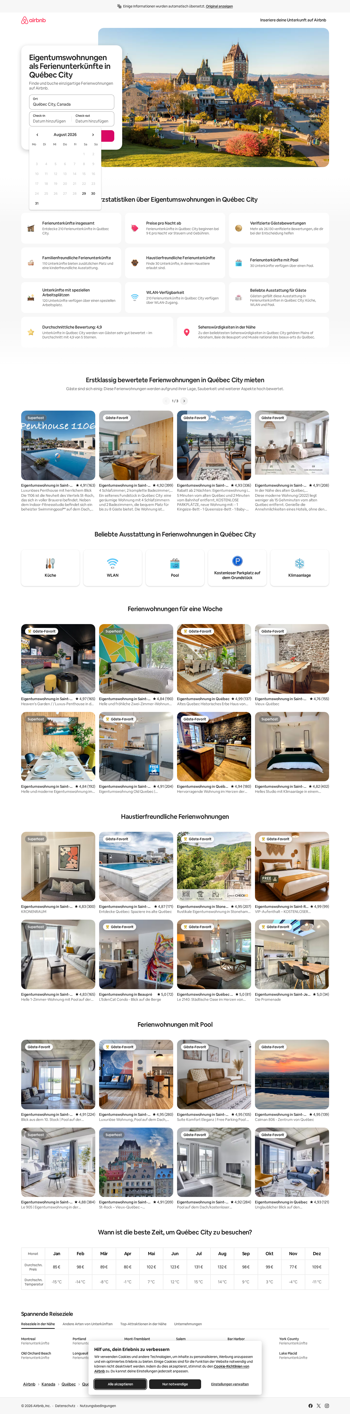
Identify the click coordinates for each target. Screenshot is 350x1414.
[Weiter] (184, 401)
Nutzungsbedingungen (98, 1406)
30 (93, 193)
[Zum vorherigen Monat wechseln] (37, 134)
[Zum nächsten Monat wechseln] (92, 134)
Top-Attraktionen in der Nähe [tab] (143, 1324)
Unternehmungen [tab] (188, 1324)
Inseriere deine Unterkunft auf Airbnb (293, 20)
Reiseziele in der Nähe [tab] (38, 1324)
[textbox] (50, 121)
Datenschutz (65, 1406)
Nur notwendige (175, 1384)
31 (36, 203)
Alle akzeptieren (120, 1384)
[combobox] (71, 104)
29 (84, 193)
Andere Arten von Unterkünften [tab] (88, 1324)
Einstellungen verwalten (230, 1384)
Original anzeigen (219, 6)
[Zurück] (166, 401)
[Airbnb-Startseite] (33, 20)
